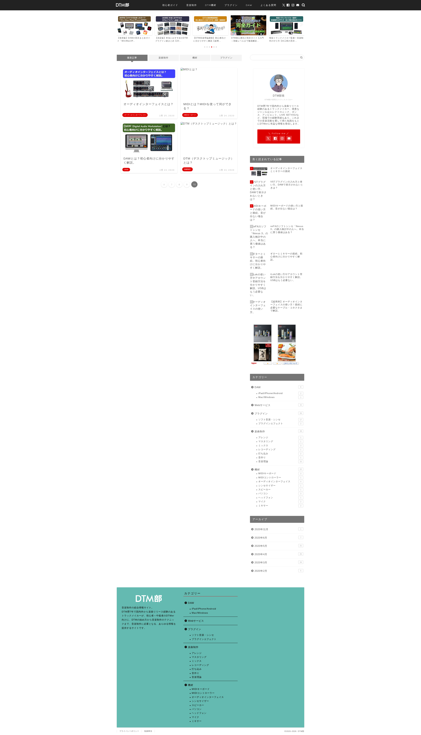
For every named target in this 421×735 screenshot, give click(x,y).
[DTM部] (122, 7)
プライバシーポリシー (129, 731)
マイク (279, 501)
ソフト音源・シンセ (280, 419)
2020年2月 (278, 570)
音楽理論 (280, 461)
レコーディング (279, 449)
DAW (249, 5)
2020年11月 (278, 529)
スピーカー (279, 489)
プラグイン (231, 5)
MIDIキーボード (279, 473)
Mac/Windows (279, 397)
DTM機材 (210, 5)
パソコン (279, 493)
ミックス (279, 445)
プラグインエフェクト (279, 423)
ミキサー (279, 505)
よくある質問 (268, 5)
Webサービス (278, 405)
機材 (194, 58)
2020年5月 (278, 545)
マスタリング (279, 441)
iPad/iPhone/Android (279, 393)
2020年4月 (278, 554)
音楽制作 (191, 5)
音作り (279, 457)
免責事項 (148, 731)
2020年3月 (278, 562)
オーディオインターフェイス (279, 481)
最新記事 (132, 58)
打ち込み (279, 453)
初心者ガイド (170, 5)
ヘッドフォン (279, 497)
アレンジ (279, 437)
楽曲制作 (163, 58)
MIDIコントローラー (279, 477)
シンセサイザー (279, 485)
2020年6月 (278, 537)
